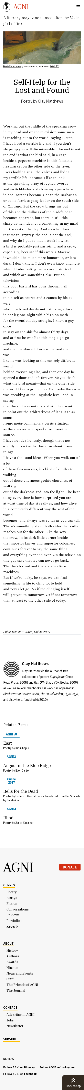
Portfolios (14, 921)
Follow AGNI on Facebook (20, 1074)
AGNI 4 (11, 809)
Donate (70, 867)
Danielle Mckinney (13, 66)
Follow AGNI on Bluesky (19, 1067)
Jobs (10, 1020)
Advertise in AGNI (20, 1014)
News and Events (20, 973)
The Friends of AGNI (22, 985)
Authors (13, 956)
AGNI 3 (11, 757)
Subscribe (11, 1039)
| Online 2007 (41, 632)
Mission (12, 968)
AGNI (18, 867)
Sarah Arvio (13, 800)
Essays (12, 898)
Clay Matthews (50, 101)
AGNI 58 (11, 734)
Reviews (13, 915)
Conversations (18, 909)
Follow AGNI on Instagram (57, 1067)
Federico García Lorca (28, 796)
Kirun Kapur (22, 748)
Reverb (12, 926)
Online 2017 (11, 780)
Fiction (12, 903)
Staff (10, 979)
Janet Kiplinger (24, 823)
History (12, 950)
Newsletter (15, 1026)
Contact (10, 1008)
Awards (12, 962)
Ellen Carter (22, 770)
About (8, 943)
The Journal (16, 990)
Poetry (26, 101)
